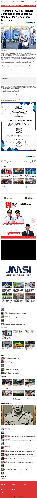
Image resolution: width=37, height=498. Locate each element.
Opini (4, 368)
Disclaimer (2, 485)
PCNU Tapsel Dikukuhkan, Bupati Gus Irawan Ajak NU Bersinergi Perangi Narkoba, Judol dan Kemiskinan (30, 81)
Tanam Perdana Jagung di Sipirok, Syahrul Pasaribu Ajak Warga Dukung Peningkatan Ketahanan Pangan (18, 81)
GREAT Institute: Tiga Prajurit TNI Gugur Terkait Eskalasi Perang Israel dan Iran (17, 458)
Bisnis (5, 312)
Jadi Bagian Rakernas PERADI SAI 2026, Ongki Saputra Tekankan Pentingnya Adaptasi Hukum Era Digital (20, 448)
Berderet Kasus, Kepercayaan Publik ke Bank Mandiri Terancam (15, 429)
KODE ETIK (13, 484)
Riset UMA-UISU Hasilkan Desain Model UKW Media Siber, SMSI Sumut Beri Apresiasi (6, 339)
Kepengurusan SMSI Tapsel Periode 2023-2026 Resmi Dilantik (18, 185)
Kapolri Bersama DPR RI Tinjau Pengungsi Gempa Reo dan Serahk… (15, 317)
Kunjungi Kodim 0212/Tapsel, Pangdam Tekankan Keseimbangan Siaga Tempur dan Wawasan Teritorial (7, 301)
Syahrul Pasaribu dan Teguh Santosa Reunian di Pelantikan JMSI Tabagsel (18, 175)
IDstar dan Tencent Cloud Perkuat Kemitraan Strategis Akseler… (15, 324)
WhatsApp (26, 489)
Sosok (2, 425)
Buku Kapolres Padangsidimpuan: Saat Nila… (12, 358)
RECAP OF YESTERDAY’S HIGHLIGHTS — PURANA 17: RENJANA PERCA (30, 332)
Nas (15, 100)
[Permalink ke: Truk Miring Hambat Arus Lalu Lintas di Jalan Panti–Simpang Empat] (30, 382)
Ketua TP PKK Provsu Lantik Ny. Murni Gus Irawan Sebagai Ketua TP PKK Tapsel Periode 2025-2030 (30, 175)
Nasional (5, 428)
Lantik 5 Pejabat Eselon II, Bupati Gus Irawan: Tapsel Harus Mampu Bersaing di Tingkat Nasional (6, 175)
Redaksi (25, 484)
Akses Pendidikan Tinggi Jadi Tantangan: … (11, 362)
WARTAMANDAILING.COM (5, 53)
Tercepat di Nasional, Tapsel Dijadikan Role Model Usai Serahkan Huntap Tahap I (17, 469)
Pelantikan (14, 153)
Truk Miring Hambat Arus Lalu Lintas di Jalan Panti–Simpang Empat (22, 5)
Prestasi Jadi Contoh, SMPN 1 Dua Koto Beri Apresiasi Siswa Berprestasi (7, 398)
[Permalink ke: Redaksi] (2, 23)
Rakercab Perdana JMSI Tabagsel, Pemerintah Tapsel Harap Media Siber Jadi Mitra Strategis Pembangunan (29, 349)
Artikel (5, 357)
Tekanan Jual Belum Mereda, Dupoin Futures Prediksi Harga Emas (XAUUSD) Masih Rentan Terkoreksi (18, 349)
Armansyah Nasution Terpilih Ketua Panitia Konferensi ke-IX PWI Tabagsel (18, 290)
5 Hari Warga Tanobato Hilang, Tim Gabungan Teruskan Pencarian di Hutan (8, 161)
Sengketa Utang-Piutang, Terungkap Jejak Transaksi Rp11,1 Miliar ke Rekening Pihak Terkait (19, 440)
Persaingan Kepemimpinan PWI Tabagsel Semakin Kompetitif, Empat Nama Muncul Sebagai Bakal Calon (6, 291)
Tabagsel (3, 288)
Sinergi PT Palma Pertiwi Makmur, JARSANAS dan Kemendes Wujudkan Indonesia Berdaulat (19, 432)
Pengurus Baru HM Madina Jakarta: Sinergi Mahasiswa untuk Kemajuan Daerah (6, 185)
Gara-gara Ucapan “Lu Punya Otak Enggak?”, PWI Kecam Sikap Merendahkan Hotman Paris (19, 436)
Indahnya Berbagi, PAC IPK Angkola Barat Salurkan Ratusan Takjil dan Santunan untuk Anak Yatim (30, 186)
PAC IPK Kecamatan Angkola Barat (6, 153)
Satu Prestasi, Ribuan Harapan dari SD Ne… (11, 369)
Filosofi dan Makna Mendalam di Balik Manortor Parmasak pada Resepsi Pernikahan (30, 301)
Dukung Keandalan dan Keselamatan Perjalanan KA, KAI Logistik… (15, 313)
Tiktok (3, 492)
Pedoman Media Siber (15, 485)
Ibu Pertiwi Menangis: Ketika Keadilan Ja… (11, 373)
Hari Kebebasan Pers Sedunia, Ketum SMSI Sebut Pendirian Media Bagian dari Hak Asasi (19, 451)
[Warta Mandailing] (18, 1)
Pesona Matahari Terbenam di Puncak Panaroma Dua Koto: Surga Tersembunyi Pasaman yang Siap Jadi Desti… (18, 398)
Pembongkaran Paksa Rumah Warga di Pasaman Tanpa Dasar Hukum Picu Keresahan (18, 387)
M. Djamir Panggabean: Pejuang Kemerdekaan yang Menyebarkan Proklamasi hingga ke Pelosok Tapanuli (18, 426)
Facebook (3, 489)
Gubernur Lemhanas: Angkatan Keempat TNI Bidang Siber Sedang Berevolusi (28, 161)
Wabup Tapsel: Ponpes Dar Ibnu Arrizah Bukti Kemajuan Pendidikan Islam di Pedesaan (6, 81)
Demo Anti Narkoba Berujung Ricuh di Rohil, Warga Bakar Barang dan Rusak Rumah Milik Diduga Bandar (19, 455)
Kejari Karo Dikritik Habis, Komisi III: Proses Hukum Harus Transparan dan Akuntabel (18, 462)
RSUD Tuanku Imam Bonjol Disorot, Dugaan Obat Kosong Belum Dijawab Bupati (30, 398)
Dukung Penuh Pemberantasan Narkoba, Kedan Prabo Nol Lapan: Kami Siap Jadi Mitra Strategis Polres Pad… (18, 301)
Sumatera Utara (15, 330)
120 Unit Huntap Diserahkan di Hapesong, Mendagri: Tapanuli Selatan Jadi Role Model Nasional (18, 473)
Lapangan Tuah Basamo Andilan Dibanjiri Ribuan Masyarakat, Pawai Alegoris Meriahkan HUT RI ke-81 (6, 387)
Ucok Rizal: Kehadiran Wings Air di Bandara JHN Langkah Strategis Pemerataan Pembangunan (29, 291)
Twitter (14, 489)
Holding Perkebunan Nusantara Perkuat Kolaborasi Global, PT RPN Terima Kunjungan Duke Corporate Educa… (7, 350)
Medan (3, 336)
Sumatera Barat (4, 385)
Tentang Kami (3, 484)
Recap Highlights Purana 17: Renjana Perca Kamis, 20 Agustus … (15, 309)
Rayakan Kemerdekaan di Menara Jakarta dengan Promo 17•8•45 (18, 332)
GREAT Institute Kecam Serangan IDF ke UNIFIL (12, 466)
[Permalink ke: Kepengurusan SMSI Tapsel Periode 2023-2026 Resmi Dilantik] (18, 181)
